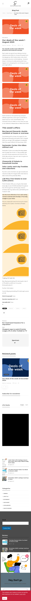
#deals (17, 308)
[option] (15, 371)
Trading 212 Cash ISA (8, 278)
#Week (24, 308)
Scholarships (7, 505)
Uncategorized (7, 508)
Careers (5, 493)
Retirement (6, 499)
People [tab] (22, 404)
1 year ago (8, 45)
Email (4, 520)
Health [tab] (26, 404)
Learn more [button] (22, 594)
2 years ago (9, 383)
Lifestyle (5, 496)
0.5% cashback (16, 140)
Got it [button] (4, 598)
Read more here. (24, 123)
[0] (4, 470)
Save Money (9, 13)
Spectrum (4, 45)
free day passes (23, 150)
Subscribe (6, 528)
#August (11, 308)
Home (4, 13)
